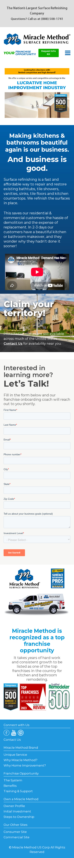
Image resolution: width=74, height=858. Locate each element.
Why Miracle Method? (20, 760)
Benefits (10, 786)
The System (13, 780)
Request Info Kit (48, 53)
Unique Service (15, 754)
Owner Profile (14, 806)
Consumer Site (15, 832)
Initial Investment (17, 811)
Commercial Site (16, 837)
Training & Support (18, 791)
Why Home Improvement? (25, 765)
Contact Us (13, 344)
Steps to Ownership (19, 817)
